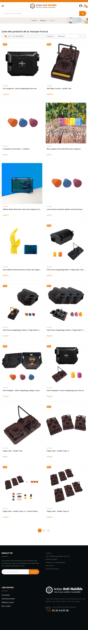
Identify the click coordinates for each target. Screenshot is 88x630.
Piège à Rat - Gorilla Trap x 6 (58, 511)
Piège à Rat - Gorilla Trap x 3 (58, 451)
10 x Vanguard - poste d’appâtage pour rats (20, 89)
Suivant (48, 530)
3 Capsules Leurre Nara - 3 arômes (16, 149)
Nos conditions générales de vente (58, 556)
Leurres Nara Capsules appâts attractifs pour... (65, 209)
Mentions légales (51, 559)
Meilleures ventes (8, 602)
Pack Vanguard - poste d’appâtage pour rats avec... (66, 390)
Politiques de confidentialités (55, 562)
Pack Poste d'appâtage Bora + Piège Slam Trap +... (66, 270)
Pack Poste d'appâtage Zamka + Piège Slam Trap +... (22, 330)
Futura (5, 85)
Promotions (50, 566)
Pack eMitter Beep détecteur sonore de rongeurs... (22, 270)
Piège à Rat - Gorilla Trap (12, 451)
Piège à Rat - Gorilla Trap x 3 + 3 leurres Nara (20, 511)
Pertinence (69, 36)
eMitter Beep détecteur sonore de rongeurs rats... (22, 209)
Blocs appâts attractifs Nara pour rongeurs (64, 149)
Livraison (49, 553)
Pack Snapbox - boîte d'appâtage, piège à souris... (22, 390)
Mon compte (6, 606)
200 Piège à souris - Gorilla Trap (59, 89)
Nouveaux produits (52, 569)
